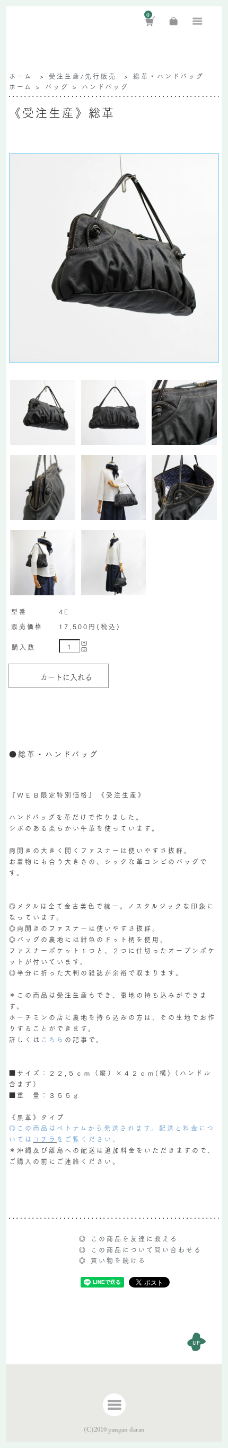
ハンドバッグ (105, 87)
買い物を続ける (118, 1260)
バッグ (57, 87)
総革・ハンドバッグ (168, 76)
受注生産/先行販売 (83, 76)
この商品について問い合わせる (146, 1250)
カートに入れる (66, 677)
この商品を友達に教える (134, 1239)
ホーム (20, 76)
